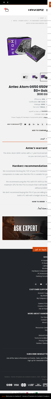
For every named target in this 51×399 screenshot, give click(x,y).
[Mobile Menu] (47, 10)
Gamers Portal (43, 303)
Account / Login (43, 293)
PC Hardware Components (29, 117)
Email (25, 124)
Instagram (36, 284)
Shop (46, 257)
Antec (41, 117)
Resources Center (42, 327)
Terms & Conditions (42, 338)
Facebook (47, 124)
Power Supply (16, 117)
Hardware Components (40, 271)
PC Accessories (43, 273)
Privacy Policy (44, 340)
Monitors (45, 268)
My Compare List (43, 298)
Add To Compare (39, 130)
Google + (34, 124)
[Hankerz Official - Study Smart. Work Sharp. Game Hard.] (36, 10)
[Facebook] (7, 2)
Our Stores (45, 317)
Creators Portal (43, 306)
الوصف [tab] (42, 139)
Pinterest (29, 124)
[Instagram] (4, 2)
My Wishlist (45, 296)
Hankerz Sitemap (42, 343)
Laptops (46, 266)
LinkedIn (38, 124)
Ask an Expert (44, 309)
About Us (45, 322)
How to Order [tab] (38, 202)
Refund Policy (44, 335)
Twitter (42, 124)
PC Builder (45, 260)
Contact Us (45, 320)
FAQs (47, 330)
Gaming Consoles (42, 276)
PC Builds (45, 263)
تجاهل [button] (3, 396)
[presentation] (3, 49)
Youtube (41, 284)
